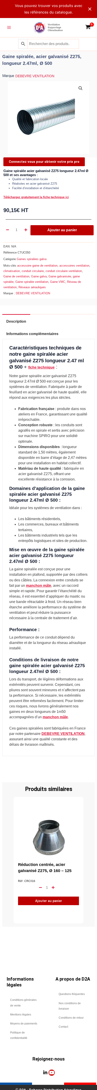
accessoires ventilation (74, 265)
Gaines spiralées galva (31, 259)
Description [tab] (16, 321)
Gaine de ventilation (16, 276)
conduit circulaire (33, 271)
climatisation (11, 271)
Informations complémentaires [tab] (32, 334)
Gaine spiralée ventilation (31, 281)
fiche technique (41, 367)
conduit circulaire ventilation (64, 271)
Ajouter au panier (62, 230)
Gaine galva (39, 276)
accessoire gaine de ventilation (37, 265)
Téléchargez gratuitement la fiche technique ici (36, 197)
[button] (80, 88)
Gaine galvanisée (59, 276)
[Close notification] (89, 9)
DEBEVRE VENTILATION (34, 76)
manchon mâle (38, 585)
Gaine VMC (57, 281)
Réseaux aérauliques (32, 287)
